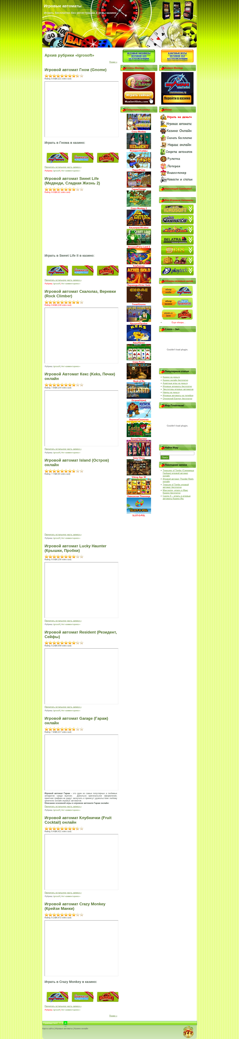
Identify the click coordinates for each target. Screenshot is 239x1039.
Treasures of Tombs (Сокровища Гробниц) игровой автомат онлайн (178, 473)
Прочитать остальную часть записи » (63, 167)
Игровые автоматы (64, 1028)
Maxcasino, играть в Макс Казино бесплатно (175, 491)
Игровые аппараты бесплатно (177, 386)
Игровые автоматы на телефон (178, 395)
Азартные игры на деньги (175, 383)
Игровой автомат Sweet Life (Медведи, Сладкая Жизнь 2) (72, 180)
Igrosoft (56, 171)
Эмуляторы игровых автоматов (178, 389)
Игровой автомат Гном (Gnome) (75, 69)
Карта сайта (48, 1028)
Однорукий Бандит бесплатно (177, 398)
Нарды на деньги (171, 392)
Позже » (113, 62)
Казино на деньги (171, 377)
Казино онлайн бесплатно (175, 380)
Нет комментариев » (70, 171)
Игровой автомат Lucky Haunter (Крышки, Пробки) (75, 548)
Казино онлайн (81, 1028)
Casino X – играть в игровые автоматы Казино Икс (177, 497)
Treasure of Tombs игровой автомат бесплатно (176, 485)
